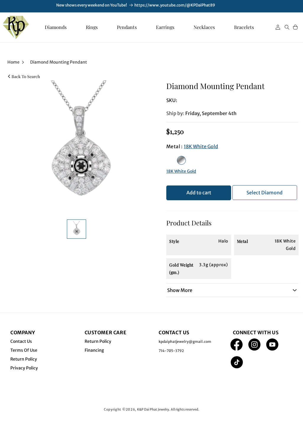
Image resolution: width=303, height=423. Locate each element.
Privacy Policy (24, 368)
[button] (287, 27)
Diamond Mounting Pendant (58, 62)
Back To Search (26, 76)
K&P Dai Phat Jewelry (153, 409)
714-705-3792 (171, 350)
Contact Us (21, 341)
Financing (94, 350)
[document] (78, 147)
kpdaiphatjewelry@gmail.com (185, 341)
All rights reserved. (185, 409)
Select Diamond (264, 193)
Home (13, 62)
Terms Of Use (23, 350)
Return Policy (23, 359)
